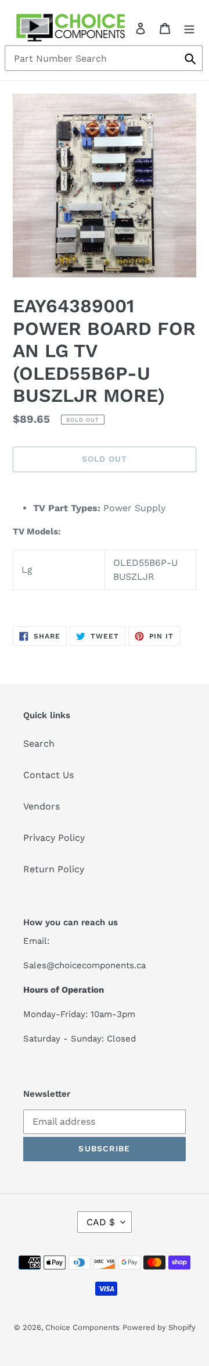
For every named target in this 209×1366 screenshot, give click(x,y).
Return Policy (53, 869)
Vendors (41, 806)
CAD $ (101, 1222)
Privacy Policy (54, 837)
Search (39, 743)
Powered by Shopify (159, 1327)
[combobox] (104, 58)
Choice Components (82, 1327)
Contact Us (48, 774)
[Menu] (189, 28)
